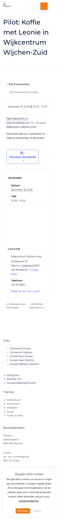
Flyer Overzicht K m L (17, 118)
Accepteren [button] (23, 511)
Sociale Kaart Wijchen (22, 360)
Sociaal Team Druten (21, 356)
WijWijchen (13, 375)
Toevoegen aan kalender (22, 157)
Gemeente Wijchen (21, 352)
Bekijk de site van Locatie (25, 291)
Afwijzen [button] (37, 511)
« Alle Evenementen (18, 84)
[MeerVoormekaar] (17, 6)
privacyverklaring (29, 501)
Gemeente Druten (20, 348)
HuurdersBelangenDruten (21, 382)
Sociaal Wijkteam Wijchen (24, 364)
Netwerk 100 (14, 379)
